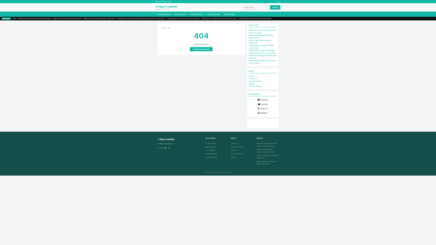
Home (164, 28)
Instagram (264, 113)
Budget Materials (164, 14)
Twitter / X (264, 109)
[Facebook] (158, 148)
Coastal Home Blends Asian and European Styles (236, 18)
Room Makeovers (197, 14)
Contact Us (253, 79)
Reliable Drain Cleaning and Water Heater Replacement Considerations (122, 18)
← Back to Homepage (201, 49)
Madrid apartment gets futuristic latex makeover (164, 18)
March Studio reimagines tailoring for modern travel (200, 18)
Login (278, 1)
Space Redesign (213, 14)
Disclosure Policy (255, 81)
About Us (252, 76)
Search (275, 7)
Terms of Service (255, 86)
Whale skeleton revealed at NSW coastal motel (80, 18)
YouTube (264, 104)
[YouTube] (165, 148)
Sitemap (252, 84)
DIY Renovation (181, 14)
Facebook (264, 100)
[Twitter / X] (162, 148)
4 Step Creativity (166, 6)
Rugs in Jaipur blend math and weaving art (48, 18)
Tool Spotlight (229, 14)
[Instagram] (169, 148)
